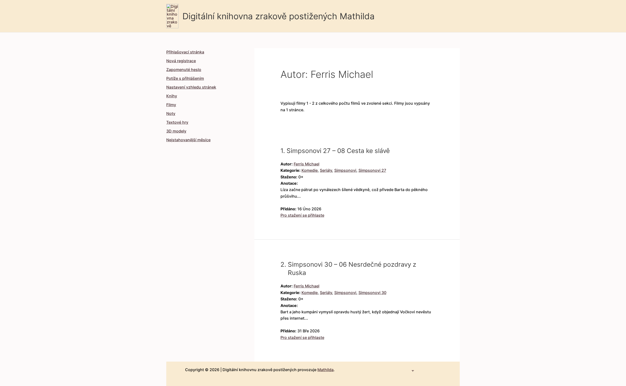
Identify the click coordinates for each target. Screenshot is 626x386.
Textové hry (177, 122)
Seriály (326, 170)
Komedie (310, 170)
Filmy (171, 104)
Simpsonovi (345, 170)
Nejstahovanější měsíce (188, 139)
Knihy (171, 95)
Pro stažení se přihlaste (302, 215)
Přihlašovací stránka (185, 52)
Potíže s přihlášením (185, 78)
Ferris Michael (306, 164)
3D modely (176, 131)
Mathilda (325, 369)
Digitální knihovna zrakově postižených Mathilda (278, 16)
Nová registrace (181, 60)
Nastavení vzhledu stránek (191, 87)
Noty (170, 113)
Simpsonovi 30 (372, 292)
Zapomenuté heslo (183, 69)
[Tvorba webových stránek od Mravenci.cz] (412, 368)
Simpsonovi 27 (372, 170)
